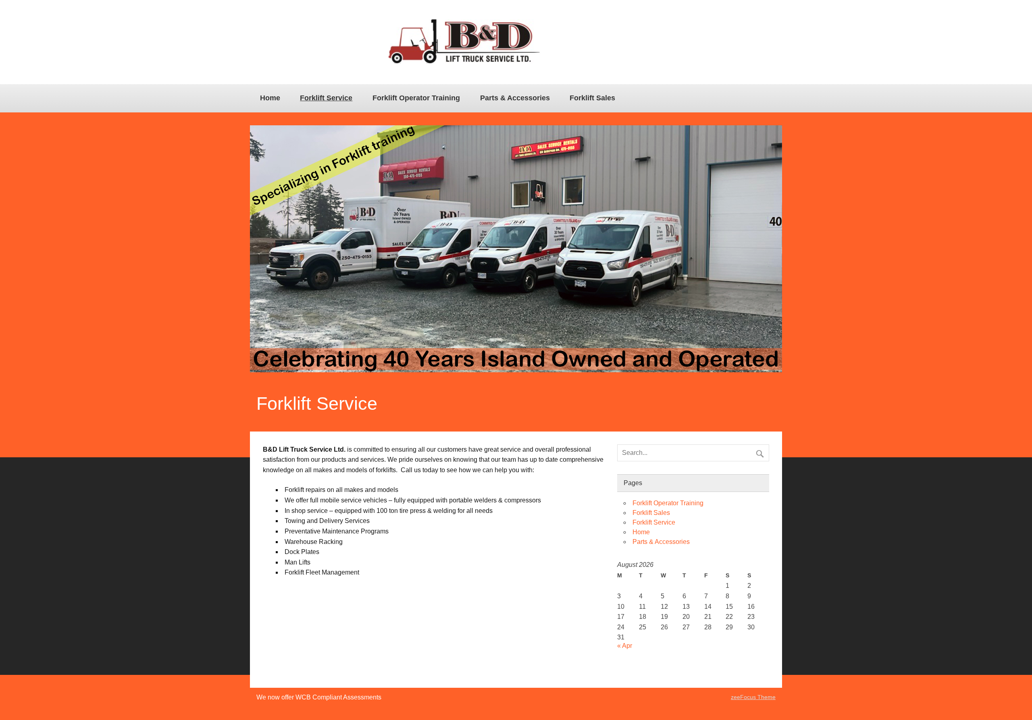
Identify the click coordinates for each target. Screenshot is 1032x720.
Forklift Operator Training (416, 98)
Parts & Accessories (515, 98)
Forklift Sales (592, 98)
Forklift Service (326, 98)
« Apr (624, 645)
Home (270, 98)
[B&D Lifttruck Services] (464, 61)
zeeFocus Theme (753, 697)
